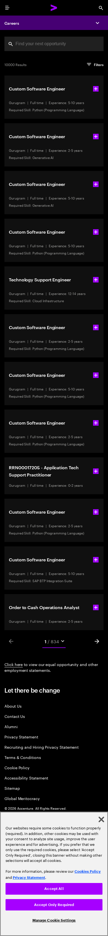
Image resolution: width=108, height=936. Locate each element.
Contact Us (14, 716)
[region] (54, 874)
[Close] (101, 819)
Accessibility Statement (26, 778)
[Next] (97, 641)
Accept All (53, 888)
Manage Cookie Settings (54, 920)
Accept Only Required (54, 905)
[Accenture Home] (54, 7)
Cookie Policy (17, 767)
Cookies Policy (87, 871)
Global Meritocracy (22, 798)
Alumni (11, 726)
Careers (11, 23)
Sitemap (12, 788)
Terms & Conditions (22, 757)
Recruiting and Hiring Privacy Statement (41, 747)
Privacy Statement (21, 737)
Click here (13, 664)
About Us (12, 706)
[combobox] (54, 44)
